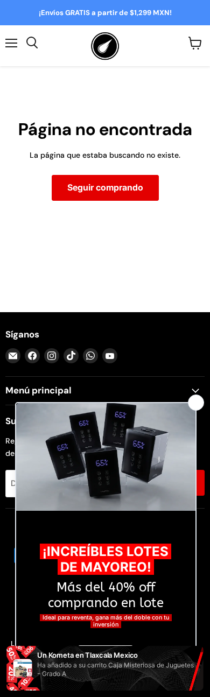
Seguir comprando (105, 187)
